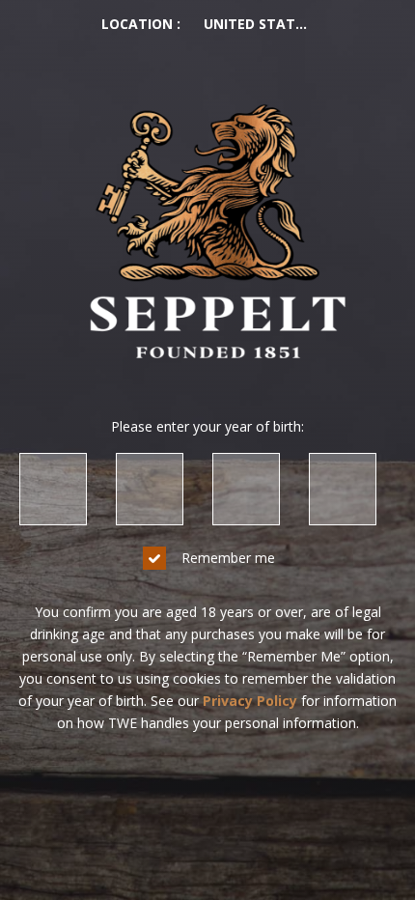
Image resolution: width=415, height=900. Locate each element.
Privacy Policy (250, 700)
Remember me (228, 557)
